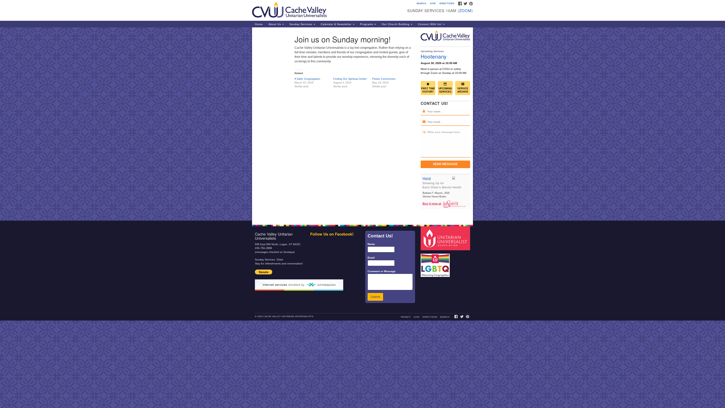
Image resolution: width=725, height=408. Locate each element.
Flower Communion (384, 78)
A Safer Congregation (307, 78)
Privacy (406, 317)
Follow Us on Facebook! (332, 234)
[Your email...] (424, 121)
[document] (362, 124)
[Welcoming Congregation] (436, 263)
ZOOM (465, 10)
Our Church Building (396, 24)
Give (433, 3)
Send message (445, 164)
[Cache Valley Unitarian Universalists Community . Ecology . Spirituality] (316, 10)
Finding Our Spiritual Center (350, 78)
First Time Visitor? (428, 90)
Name (372, 244)
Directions (447, 3)
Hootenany (434, 56)
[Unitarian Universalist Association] (446, 238)
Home (259, 24)
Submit (375, 297)
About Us (275, 24)
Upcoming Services (445, 90)
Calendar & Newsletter (336, 24)
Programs (367, 24)
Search (421, 3)
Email (372, 257)
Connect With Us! (430, 24)
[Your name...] (424, 111)
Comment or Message (382, 271)
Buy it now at (432, 203)
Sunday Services (301, 24)
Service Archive (462, 90)
